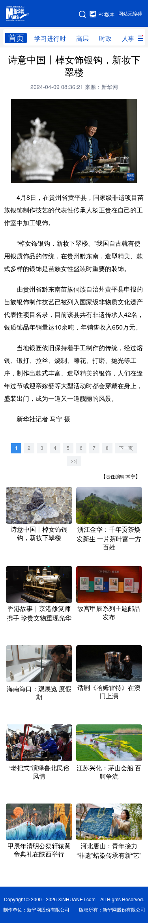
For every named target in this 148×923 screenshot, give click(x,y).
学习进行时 (50, 38)
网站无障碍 (130, 13)
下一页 (126, 448)
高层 (82, 38)
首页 (16, 38)
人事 (128, 38)
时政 (105, 38)
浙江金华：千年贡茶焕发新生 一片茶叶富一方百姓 (109, 538)
